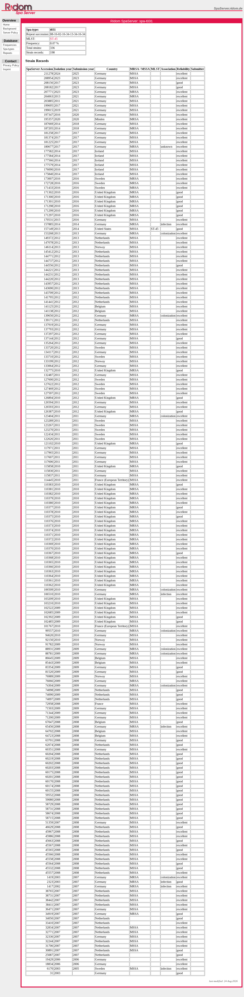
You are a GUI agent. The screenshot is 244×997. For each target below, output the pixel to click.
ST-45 (54, 38)
